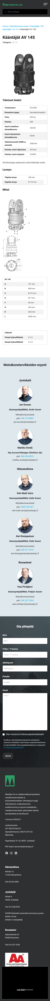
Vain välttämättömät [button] (18, 994)
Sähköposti (8, 662)
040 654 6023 (27, 456)
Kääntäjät (35, 26)
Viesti (5, 690)
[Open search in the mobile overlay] (25, 11)
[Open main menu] (45, 4)
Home (5, 26)
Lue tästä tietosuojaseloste (14, 748)
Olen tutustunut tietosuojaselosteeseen (25, 734)
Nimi (5, 635)
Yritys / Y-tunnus (10, 649)
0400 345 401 (27, 507)
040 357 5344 (27, 600)
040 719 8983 (27, 418)
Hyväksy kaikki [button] (34, 994)
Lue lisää (21, 990)
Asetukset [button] (29, 990)
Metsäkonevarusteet (19, 26)
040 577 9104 (27, 550)
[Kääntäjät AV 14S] (25, 74)
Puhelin (6, 676)
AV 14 (15, 29)
